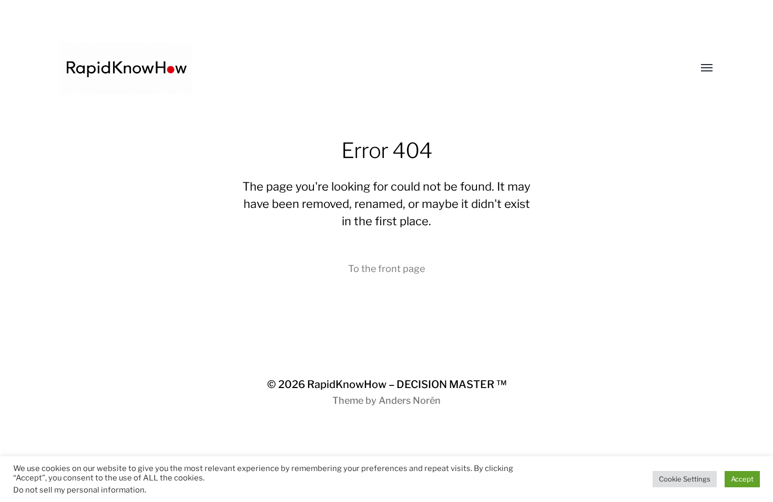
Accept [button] (742, 479)
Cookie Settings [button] (684, 479)
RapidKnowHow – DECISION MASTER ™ (406, 384)
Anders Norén (410, 400)
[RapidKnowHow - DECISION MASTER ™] (365, 68)
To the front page (386, 268)
